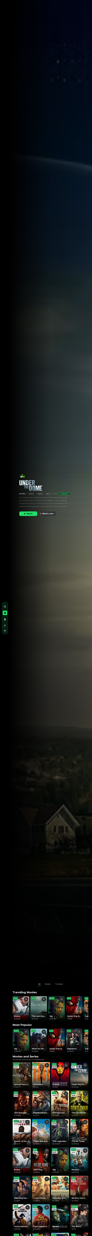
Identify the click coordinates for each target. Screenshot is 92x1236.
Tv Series (59, 984)
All (39, 984)
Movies (48, 984)
